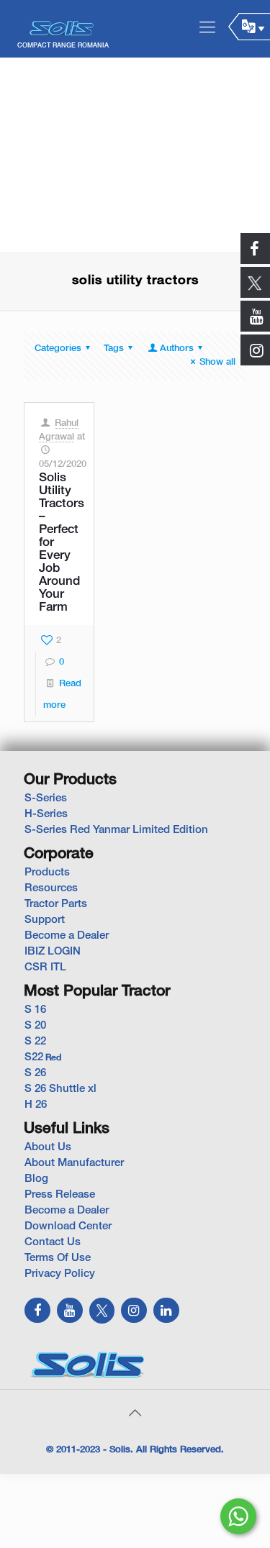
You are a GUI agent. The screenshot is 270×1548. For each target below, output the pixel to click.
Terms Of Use (57, 1258)
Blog (36, 1179)
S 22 (35, 1042)
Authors (177, 349)
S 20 (35, 1026)
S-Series (45, 798)
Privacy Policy (59, 1274)
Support (44, 920)
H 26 (35, 1105)
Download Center (68, 1226)
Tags (114, 349)
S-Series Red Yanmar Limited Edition (116, 830)
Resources (51, 888)
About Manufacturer (74, 1163)
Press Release (59, 1195)
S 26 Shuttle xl (60, 1089)
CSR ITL (45, 967)
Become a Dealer (66, 936)
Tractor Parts (55, 904)
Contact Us (52, 1242)
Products (47, 873)
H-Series (46, 814)
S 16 (35, 1010)
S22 (42, 1057)
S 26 (35, 1073)
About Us (47, 1147)
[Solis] (62, 28)
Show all (217, 362)
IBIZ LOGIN (52, 952)
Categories (58, 349)
